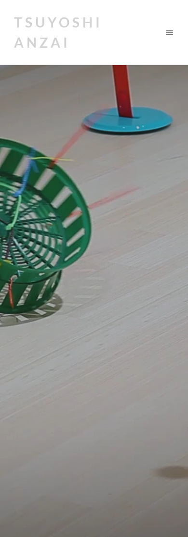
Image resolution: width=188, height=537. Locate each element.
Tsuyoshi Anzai (58, 32)
